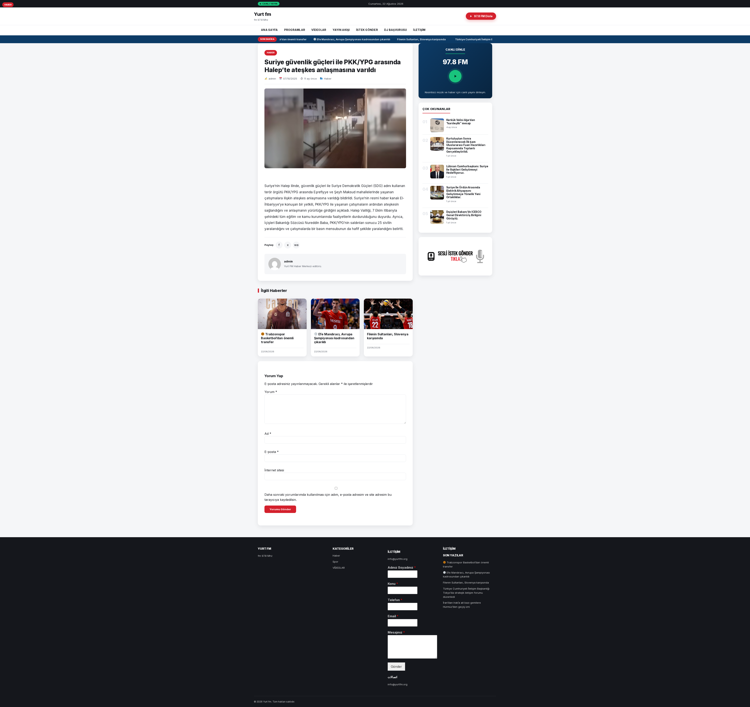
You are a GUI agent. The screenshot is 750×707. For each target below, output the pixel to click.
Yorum (270, 392)
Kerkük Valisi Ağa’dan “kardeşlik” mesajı (460, 121)
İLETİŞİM (419, 29)
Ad (267, 434)
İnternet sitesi (274, 470)
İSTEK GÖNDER (367, 29)
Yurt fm (262, 14)
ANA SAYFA (269, 29)
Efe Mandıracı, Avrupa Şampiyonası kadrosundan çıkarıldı (343, 39)
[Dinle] (455, 76)
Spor (335, 561)
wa (296, 245)
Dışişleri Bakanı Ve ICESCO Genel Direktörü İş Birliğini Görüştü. (464, 215)
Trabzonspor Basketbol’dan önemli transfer (277, 338)
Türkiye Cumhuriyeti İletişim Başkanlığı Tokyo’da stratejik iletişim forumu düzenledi (466, 592)
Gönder (396, 667)
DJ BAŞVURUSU (395, 29)
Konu (393, 584)
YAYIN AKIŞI (341, 29)
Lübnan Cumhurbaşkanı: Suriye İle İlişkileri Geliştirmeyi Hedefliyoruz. (467, 170)
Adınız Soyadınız (402, 567)
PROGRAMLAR (294, 29)
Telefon (395, 600)
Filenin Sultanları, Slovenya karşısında (411, 39)
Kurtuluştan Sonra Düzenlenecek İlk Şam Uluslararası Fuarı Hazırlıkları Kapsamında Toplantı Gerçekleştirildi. (465, 145)
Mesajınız (396, 632)
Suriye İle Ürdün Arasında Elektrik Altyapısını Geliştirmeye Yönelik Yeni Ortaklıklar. (463, 192)
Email (393, 616)
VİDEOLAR (318, 29)
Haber (271, 52)
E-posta (271, 452)
